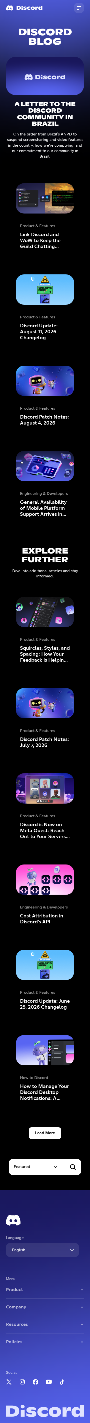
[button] (36, 1167)
